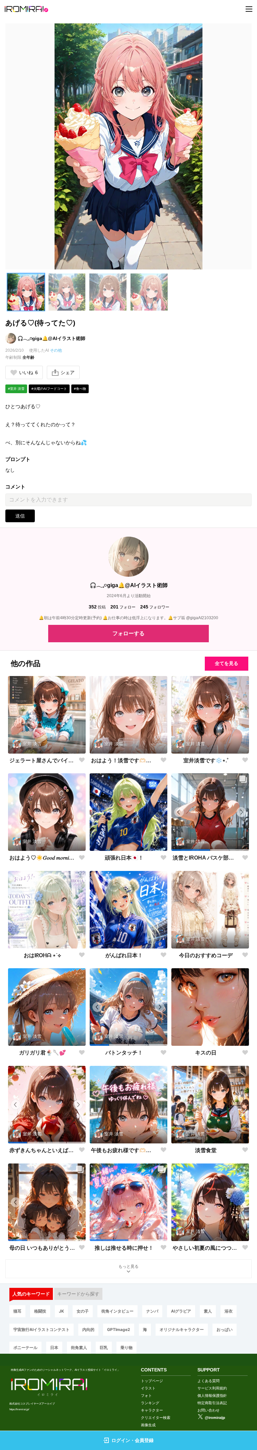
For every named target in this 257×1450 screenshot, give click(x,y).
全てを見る (226, 663)
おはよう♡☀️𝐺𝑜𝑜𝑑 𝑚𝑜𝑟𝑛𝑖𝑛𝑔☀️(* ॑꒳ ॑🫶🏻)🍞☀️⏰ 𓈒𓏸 (42, 858)
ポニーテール (25, 1347)
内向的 (88, 1329)
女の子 (83, 1311)
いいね (28, 372)
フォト (146, 1395)
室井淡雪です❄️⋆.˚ (206, 760)
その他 (56, 350)
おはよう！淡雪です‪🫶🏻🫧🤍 (124, 760)
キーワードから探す (78, 1294)
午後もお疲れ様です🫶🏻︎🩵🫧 (124, 1150)
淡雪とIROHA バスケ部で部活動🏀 (206, 858)
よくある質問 (208, 1381)
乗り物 (126, 1347)
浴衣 (229, 1311)
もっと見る (128, 1266)
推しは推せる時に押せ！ (124, 1248)
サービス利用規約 (212, 1388)
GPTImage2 (118, 1329)
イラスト (148, 1388)
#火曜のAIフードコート (49, 389)
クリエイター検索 (155, 1418)
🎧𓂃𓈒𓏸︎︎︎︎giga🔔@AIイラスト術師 (51, 338)
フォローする (128, 633)
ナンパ (152, 1311)
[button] (26, 292)
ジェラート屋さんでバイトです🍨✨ (42, 760)
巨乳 (104, 1347)
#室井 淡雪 (16, 389)
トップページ (152, 1381)
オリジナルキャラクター (182, 1329)
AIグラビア (181, 1311)
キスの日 (206, 1052)
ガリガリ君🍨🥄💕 (42, 1052)
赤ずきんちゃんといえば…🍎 (42, 1150)
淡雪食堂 (206, 1150)
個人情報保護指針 (212, 1395)
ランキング (150, 1403)
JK (61, 1311)
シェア (68, 372)
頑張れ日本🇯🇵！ (124, 858)
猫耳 (17, 1311)
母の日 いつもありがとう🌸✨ (42, 1248)
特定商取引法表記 (212, 1403)
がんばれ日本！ (124, 955)
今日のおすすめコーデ (206, 955)
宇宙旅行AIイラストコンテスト (41, 1329)
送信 (20, 516)
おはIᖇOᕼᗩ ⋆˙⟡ (42, 955)
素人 (208, 1311)
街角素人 (79, 1347)
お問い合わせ (208, 1410)
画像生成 (148, 1425)
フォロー (123, 606)
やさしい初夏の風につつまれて (206, 1248)
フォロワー (154, 606)
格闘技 (40, 1311)
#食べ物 (80, 389)
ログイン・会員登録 (132, 1440)
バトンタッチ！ (124, 1052)
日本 (54, 1347)
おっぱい (225, 1329)
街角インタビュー (117, 1311)
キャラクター (152, 1410)
